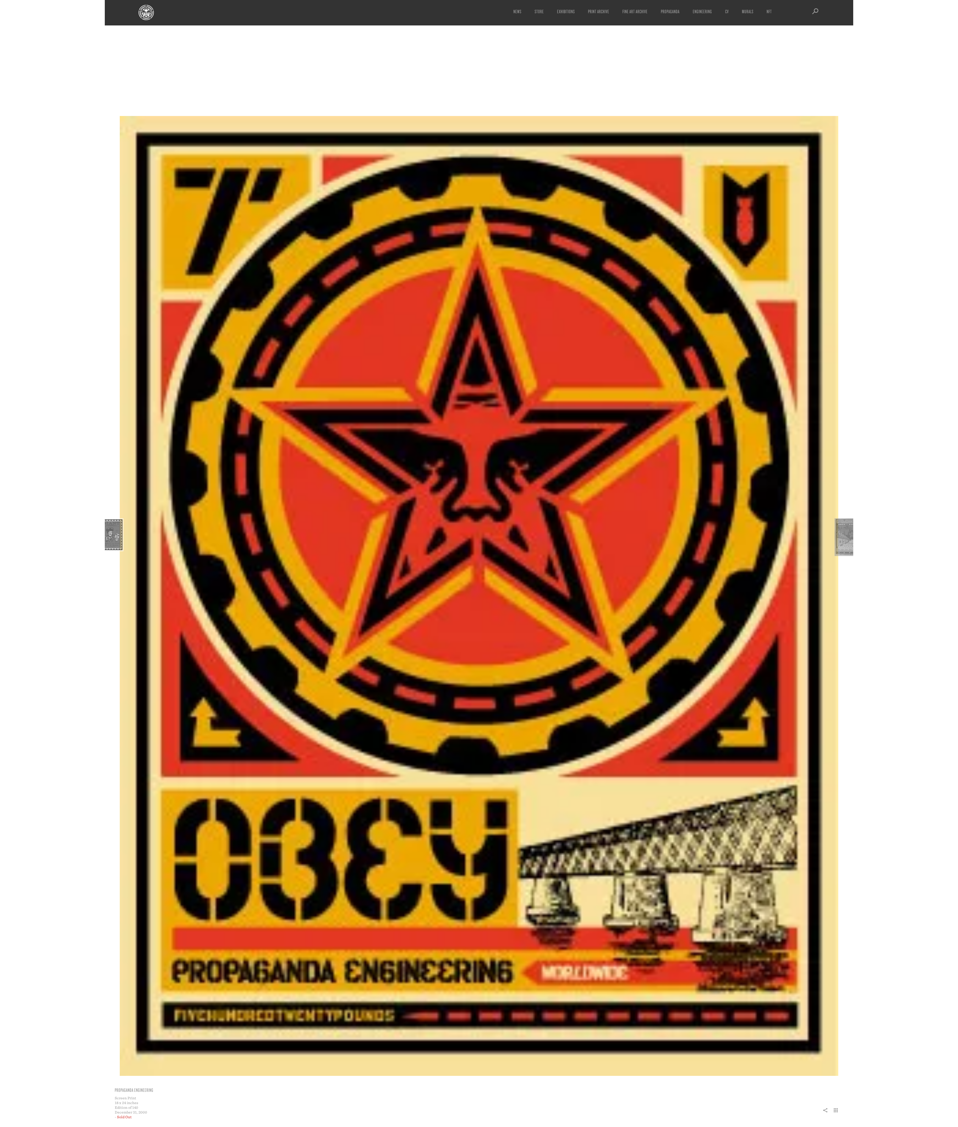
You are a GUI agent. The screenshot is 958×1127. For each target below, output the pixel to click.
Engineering (702, 11)
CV (727, 11)
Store (539, 11)
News (517, 11)
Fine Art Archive (635, 11)
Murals (747, 11)
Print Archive (598, 11)
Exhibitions (566, 11)
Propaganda (670, 11)
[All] (835, 1113)
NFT (769, 11)
